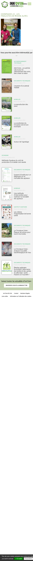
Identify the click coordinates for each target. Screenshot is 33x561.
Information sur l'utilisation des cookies (20, 296)
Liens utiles (5, 296)
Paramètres (28, 558)
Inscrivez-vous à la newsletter (16, 285)
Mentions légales (25, 293)
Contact (16, 293)
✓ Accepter (18, 558)
